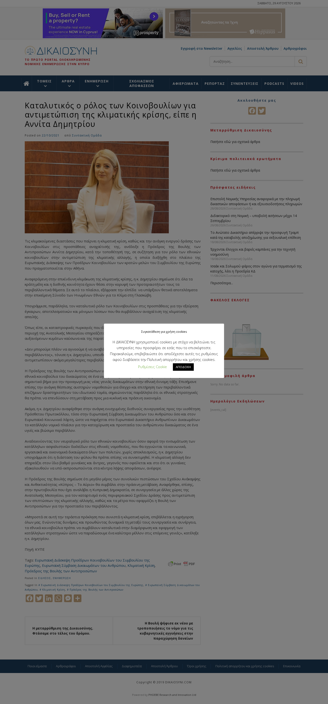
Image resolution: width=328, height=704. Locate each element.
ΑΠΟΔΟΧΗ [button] (183, 367)
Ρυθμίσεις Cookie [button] (152, 366)
